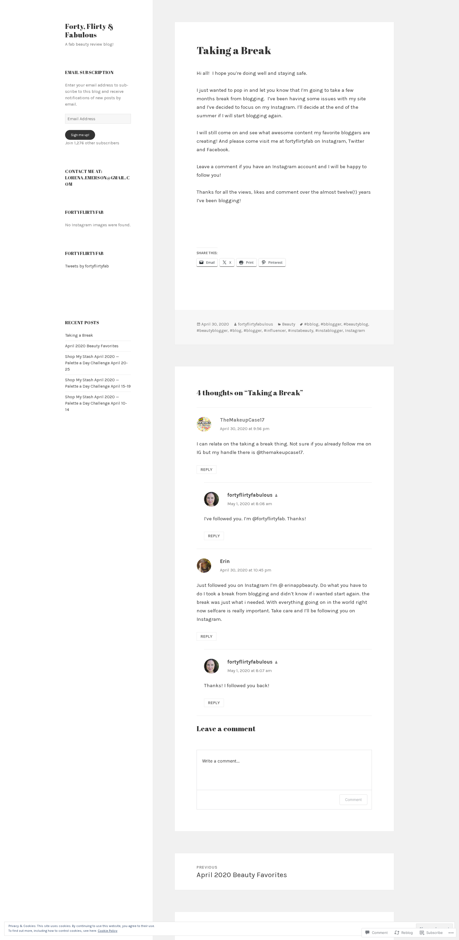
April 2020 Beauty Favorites (91, 345)
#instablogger (329, 330)
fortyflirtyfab (84, 253)
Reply (206, 469)
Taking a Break (79, 335)
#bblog (311, 324)
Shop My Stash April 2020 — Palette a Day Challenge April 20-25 (96, 363)
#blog (235, 330)
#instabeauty (300, 330)
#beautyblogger (212, 330)
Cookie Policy (107, 931)
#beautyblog (355, 324)
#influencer (275, 330)
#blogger (253, 330)
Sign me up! (80, 135)
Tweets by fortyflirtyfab (87, 265)
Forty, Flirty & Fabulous (89, 30)
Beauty (288, 324)
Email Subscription (89, 72)
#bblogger (331, 324)
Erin (225, 561)
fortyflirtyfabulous (255, 324)
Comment (353, 799)
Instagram (355, 330)
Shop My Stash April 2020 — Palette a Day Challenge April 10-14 (96, 403)
